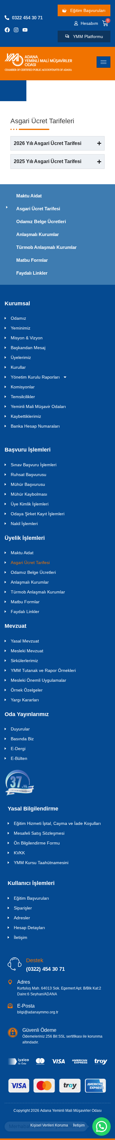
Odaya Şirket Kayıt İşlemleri (37, 513)
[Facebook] (7, 29)
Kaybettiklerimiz (26, 416)
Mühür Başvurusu (28, 484)
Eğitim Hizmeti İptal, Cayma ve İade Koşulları (57, 823)
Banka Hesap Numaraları (35, 426)
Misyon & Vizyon (27, 337)
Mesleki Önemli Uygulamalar (38, 680)
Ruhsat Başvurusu (28, 474)
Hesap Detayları (29, 927)
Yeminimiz (20, 328)
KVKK (19, 852)
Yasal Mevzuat (25, 641)
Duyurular (20, 728)
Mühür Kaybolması (29, 494)
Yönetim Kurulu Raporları (35, 377)
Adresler (22, 917)
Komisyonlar (23, 386)
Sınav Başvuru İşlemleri (33, 464)
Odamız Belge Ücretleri (41, 221)
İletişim (20, 937)
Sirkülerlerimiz (24, 660)
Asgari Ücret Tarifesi (38, 208)
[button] (101, 1126)
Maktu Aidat (29, 195)
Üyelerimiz (21, 357)
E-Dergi (18, 748)
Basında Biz (22, 738)
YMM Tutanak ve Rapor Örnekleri (43, 670)
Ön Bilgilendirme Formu (37, 843)
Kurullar (18, 367)
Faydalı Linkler (32, 273)
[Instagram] (16, 29)
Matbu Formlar (32, 260)
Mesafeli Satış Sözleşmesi (39, 833)
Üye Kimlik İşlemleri (29, 503)
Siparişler (23, 908)
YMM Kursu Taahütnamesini (41, 862)
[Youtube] (25, 29)
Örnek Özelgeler (27, 690)
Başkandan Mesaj (28, 347)
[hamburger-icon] (103, 62)
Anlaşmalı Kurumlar (37, 234)
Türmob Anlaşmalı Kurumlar (46, 247)
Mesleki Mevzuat (27, 650)
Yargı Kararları (25, 699)
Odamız (18, 318)
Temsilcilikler (23, 396)
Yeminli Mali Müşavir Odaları (38, 406)
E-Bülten (19, 758)
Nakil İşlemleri (24, 523)
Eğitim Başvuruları (31, 898)
